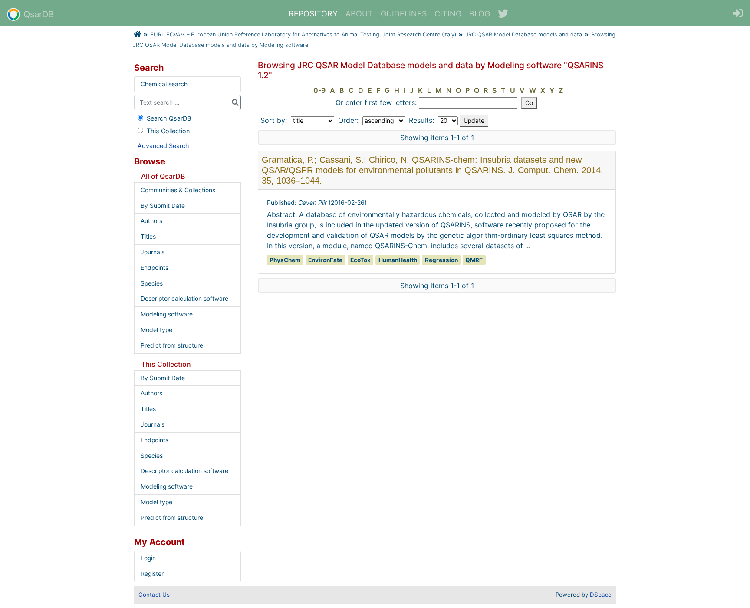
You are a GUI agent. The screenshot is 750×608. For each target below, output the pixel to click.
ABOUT (359, 13)
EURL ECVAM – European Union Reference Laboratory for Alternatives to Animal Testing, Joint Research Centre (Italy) (303, 34)
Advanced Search (163, 145)
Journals (152, 252)
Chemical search (164, 84)
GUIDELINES (404, 13)
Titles (148, 236)
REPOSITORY (313, 13)
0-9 (319, 90)
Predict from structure (172, 345)
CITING (447, 13)
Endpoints (154, 267)
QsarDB (38, 14)
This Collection (168, 131)
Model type (156, 329)
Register (152, 573)
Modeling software (167, 314)
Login (148, 558)
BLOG (479, 13)
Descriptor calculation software (184, 298)
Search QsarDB (169, 118)
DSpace (601, 594)
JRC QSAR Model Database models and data (523, 34)
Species (152, 283)
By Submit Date (163, 205)
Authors (151, 220)
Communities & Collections (178, 190)
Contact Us (154, 594)
